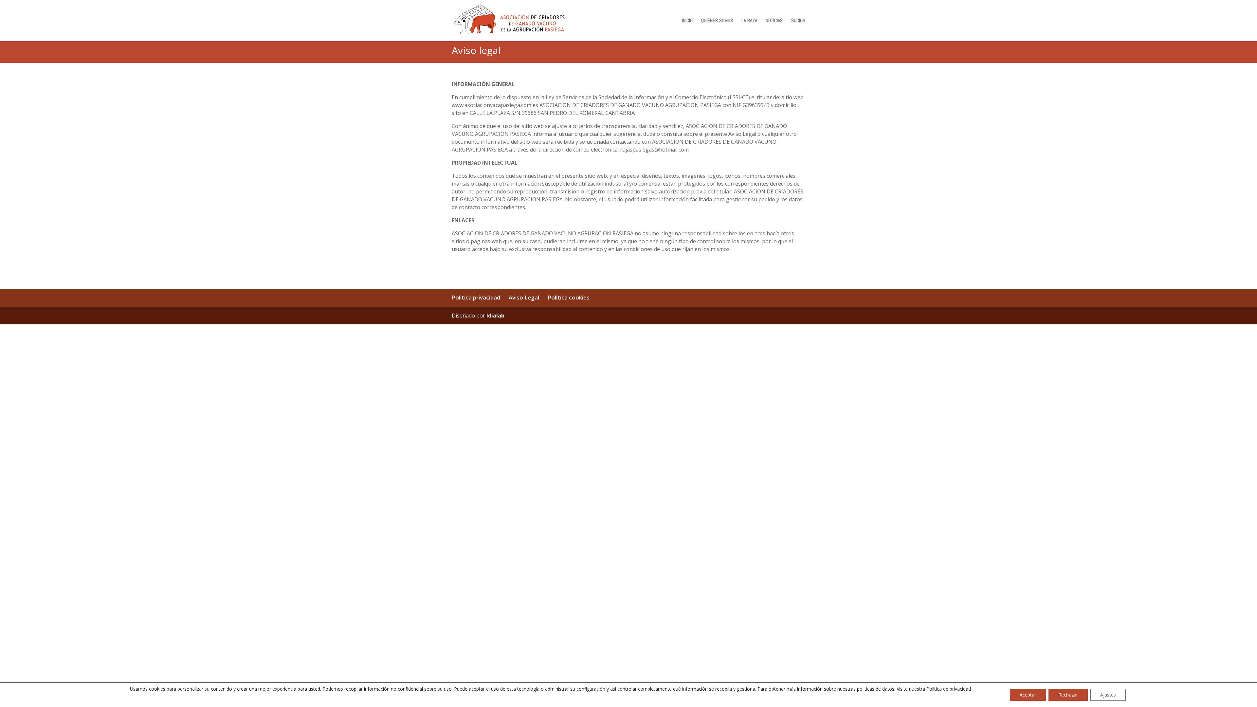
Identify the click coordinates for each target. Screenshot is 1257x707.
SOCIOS (798, 21)
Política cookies (569, 297)
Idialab (495, 315)
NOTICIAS (774, 21)
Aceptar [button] (1028, 695)
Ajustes (1108, 695)
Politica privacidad (476, 297)
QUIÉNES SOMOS (717, 21)
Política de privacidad (948, 689)
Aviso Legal (524, 297)
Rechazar (1068, 695)
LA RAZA (749, 21)
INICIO (687, 21)
